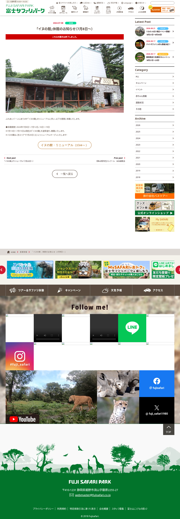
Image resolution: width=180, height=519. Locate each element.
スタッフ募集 (118, 508)
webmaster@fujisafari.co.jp (93, 495)
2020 (138, 164)
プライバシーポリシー (43, 508)
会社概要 (103, 508)
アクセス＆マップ (153, 290)
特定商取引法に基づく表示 (83, 508)
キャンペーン (141, 83)
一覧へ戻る (67, 174)
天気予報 (111, 290)
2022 (138, 151)
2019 (138, 170)
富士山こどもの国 (136, 508)
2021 (138, 157)
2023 (138, 144)
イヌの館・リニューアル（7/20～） (64, 145)
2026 (138, 125)
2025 (138, 131)
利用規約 (61, 508)
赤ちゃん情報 (141, 96)
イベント (139, 89)
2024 (138, 138)
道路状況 (140, 102)
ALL (137, 76)
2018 (138, 177)
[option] (30, 270)
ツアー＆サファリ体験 (27, 290)
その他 (138, 109)
